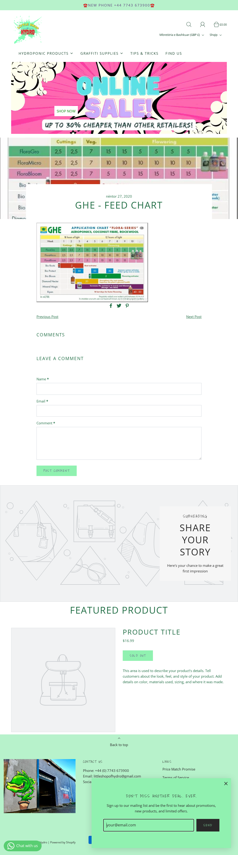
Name (42, 379)
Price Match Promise (178, 769)
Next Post (194, 316)
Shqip (214, 35)
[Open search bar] (191, 24)
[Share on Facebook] (110, 305)
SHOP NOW (66, 111)
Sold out (138, 655)
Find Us (173, 53)
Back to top (119, 744)
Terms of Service (175, 777)
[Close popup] (226, 783)
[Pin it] (126, 305)
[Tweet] (118, 305)
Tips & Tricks (144, 53)
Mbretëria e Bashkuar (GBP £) (180, 35)
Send (207, 825)
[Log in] (205, 24)
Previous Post (47, 316)
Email (42, 401)
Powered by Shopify (63, 842)
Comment (45, 423)
